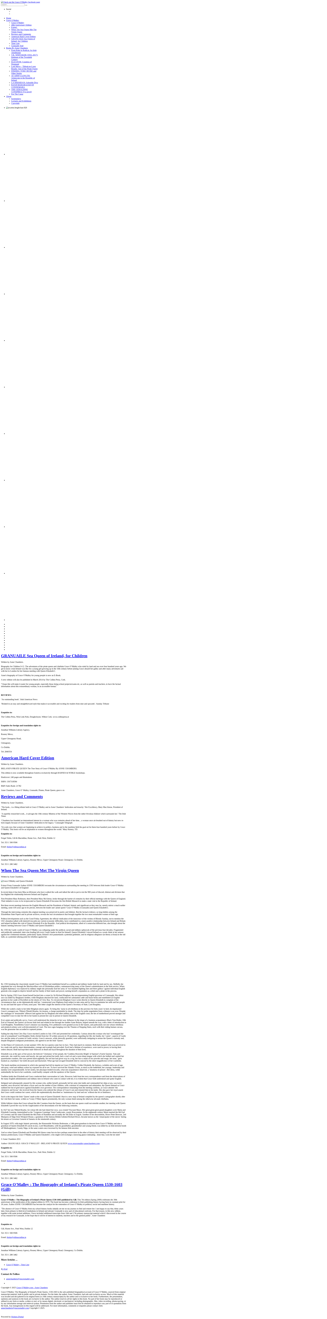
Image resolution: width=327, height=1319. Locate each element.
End (5, 1269)
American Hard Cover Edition (27, 758)
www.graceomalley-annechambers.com (84, 1143)
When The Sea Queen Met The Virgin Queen (40, 870)
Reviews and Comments (22, 796)
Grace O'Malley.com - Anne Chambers (32, 1288)
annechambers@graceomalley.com (20, 1279)
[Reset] (26, 5)
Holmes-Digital (17, 1317)
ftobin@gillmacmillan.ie (16, 847)
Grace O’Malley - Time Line (17, 1265)
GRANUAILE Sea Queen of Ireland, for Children (44, 655)
